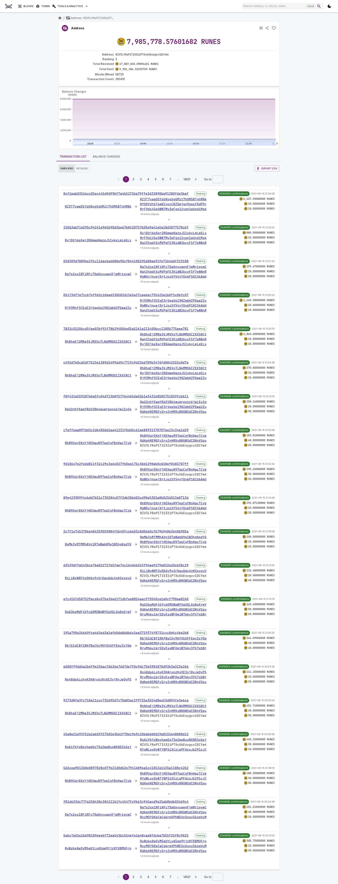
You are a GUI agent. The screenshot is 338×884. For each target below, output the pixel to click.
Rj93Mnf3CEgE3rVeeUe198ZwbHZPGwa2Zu (98, 308)
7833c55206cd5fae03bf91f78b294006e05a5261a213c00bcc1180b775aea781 (126, 329)
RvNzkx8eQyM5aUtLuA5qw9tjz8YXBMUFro (98, 848)
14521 (186, 179)
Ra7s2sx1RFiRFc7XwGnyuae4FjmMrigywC (98, 274)
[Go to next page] (196, 179)
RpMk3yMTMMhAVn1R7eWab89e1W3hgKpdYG (98, 544)
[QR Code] (261, 28)
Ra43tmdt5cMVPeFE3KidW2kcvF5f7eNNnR (173, 243)
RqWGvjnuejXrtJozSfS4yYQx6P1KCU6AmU (173, 277)
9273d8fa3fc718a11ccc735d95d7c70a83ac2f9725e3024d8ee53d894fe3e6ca (126, 700)
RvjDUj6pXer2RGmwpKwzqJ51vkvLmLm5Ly (98, 240)
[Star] (274, 28)
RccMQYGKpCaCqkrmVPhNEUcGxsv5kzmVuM (173, 817)
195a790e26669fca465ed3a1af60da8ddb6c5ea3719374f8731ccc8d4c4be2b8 (126, 633)
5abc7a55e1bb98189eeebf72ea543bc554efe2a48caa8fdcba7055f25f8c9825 (126, 835)
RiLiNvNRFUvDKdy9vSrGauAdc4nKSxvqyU (98, 578)
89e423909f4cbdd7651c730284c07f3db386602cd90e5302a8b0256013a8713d (126, 498)
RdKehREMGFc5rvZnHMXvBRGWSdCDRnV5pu (173, 412)
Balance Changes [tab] (106, 156)
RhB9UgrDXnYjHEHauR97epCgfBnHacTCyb (98, 443)
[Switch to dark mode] (329, 6)
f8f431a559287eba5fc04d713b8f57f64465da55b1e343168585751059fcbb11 (126, 396)
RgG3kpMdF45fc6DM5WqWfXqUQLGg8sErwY (98, 612)
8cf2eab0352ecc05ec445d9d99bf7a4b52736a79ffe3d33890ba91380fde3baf (126, 194)
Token (45, 6)
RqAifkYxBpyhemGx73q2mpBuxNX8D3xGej (98, 747)
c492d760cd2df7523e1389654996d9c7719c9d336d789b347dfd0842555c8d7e (126, 362)
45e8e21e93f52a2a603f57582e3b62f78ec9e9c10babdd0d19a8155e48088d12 (126, 734)
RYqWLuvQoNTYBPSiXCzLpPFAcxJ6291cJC (173, 750)
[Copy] (171, 54)
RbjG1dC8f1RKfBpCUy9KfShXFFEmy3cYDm (98, 646)
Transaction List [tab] (73, 156)
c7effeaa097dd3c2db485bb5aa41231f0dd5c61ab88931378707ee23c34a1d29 (126, 430)
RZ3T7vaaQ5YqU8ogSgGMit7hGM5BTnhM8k (98, 206)
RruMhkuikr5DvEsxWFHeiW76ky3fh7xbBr (173, 614)
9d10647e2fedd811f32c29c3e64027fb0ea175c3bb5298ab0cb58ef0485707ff (126, 464)
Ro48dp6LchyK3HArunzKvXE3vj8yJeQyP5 (98, 679)
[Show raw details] (169, 220)
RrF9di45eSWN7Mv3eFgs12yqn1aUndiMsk (173, 209)
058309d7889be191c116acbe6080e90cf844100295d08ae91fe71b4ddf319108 (126, 261)
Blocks (28, 6)
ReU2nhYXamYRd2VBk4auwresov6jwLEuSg (98, 409)
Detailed (82, 168)
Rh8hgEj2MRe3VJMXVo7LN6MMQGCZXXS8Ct (98, 342)
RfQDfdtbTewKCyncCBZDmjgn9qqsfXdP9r (173, 204)
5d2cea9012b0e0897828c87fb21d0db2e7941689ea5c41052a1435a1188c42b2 (126, 768)
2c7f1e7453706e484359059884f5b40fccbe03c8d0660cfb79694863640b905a (126, 531)
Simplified (66, 168)
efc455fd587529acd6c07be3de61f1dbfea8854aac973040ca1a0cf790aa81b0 (126, 599)
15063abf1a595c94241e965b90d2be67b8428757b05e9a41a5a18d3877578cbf (126, 227)
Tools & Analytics (70, 6)
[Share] (267, 28)
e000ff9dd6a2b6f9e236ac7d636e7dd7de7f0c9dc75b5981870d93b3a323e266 (126, 667)
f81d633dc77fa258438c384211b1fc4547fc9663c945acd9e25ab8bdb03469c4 (126, 802)
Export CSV (269, 168)
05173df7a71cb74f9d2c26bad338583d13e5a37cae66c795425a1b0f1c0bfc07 (126, 295)
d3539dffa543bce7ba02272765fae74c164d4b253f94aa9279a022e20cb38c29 (126, 565)
